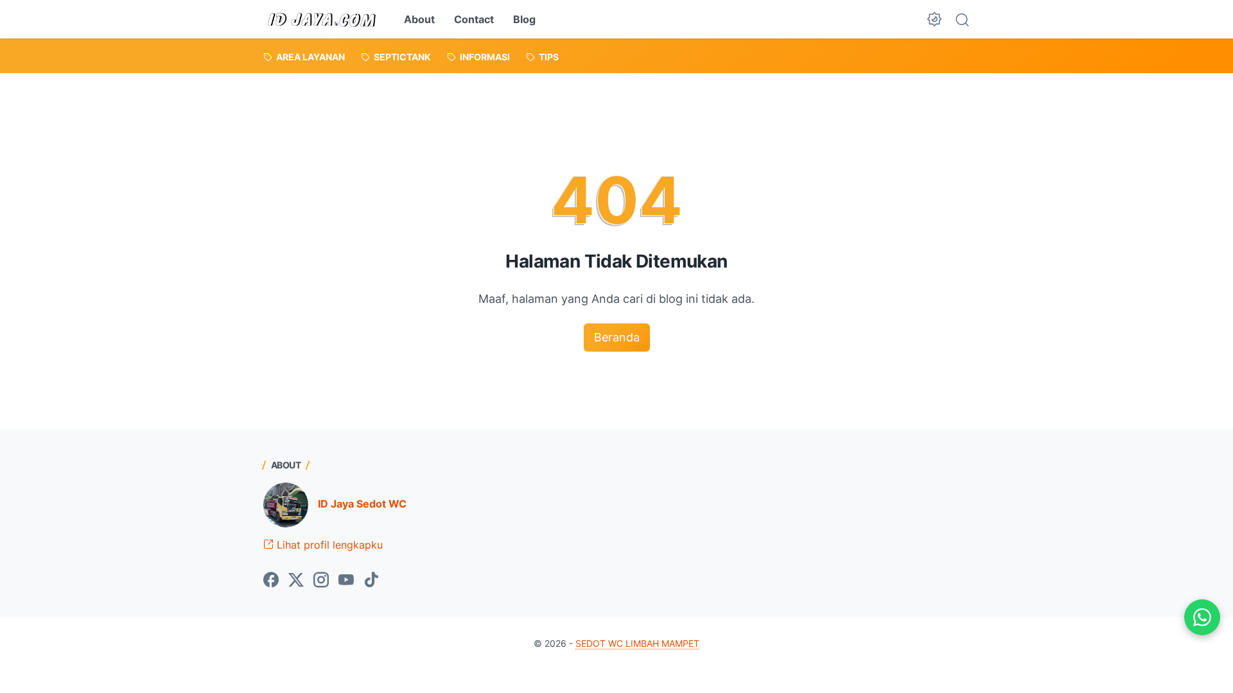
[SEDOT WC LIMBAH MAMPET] (322, 19)
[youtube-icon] (346, 580)
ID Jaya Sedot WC (362, 503)
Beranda (617, 337)
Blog (524, 19)
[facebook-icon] (271, 580)
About (419, 19)
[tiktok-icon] (371, 580)
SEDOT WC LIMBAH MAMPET (637, 643)
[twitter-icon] (296, 580)
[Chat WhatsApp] (1202, 617)
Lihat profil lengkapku (328, 544)
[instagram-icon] (321, 580)
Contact (474, 19)
